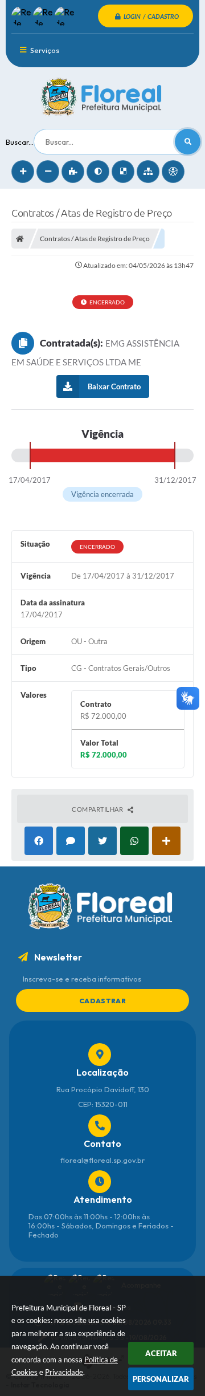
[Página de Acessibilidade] (173, 171)
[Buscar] (187, 141)
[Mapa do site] (148, 171)
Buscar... (20, 141)
